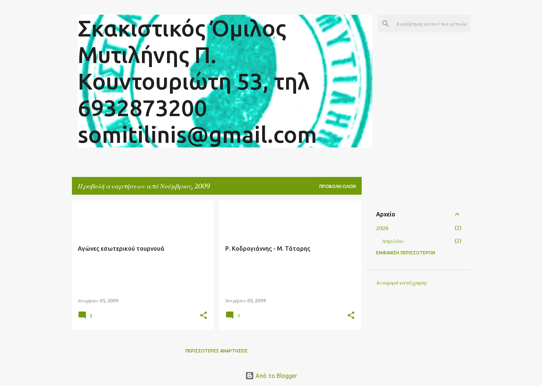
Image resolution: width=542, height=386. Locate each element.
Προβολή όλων (337, 186)
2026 (382, 228)
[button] (203, 316)
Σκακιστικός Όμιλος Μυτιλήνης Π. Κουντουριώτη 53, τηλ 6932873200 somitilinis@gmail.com (197, 81)
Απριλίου (393, 241)
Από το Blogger (275, 375)
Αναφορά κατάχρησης (402, 282)
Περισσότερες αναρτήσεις (216, 350)
